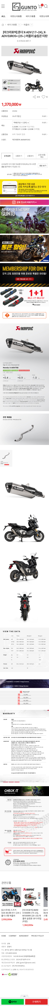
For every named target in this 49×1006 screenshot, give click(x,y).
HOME (3, 936)
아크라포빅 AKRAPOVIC (21, 140)
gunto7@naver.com (27, 963)
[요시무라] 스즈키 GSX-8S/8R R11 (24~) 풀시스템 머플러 (11, 913)
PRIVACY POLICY (37, 936)
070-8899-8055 (11, 953)
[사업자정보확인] (29, 956)
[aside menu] (3, 6)
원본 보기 (4, 167)
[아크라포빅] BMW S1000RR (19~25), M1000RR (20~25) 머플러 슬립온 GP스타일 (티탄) (31, 916)
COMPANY (12, 936)
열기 (24, 996)
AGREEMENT (24, 936)
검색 (46, 6)
